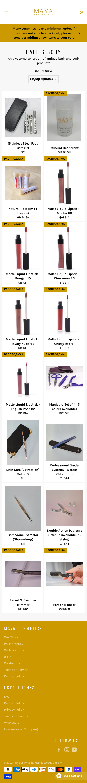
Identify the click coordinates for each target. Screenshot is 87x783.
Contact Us (12, 663)
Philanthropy (13, 644)
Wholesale (11, 722)
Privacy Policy (14, 709)
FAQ (6, 696)
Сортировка (43, 71)
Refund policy (14, 676)
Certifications (14, 650)
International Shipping (21, 729)
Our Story (11, 637)
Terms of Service (16, 670)
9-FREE (9, 657)
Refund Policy (14, 703)
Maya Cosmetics (23, 762)
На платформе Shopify (48, 762)
